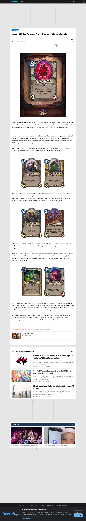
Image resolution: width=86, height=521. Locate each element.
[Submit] (43, 45)
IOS (26, 329)
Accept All (78, 516)
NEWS (13, 329)
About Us (21, 505)
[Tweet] (29, 45)
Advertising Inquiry (62, 505)
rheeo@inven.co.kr (27, 335)
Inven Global (5, 1)
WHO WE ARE (14, 1)
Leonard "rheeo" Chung (27, 333)
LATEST (22, 1)
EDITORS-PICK (17, 329)
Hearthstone (48, 329)
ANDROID (22, 329)
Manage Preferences (27, 518)
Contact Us (30, 505)
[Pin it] (49, 45)
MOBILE (29, 329)
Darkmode (69, 1)
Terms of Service (40, 505)
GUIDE (37, 329)
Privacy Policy (50, 505)
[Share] (36, 45)
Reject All (78, 512)
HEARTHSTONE (42, 329)
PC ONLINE (33, 329)
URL (56, 45)
